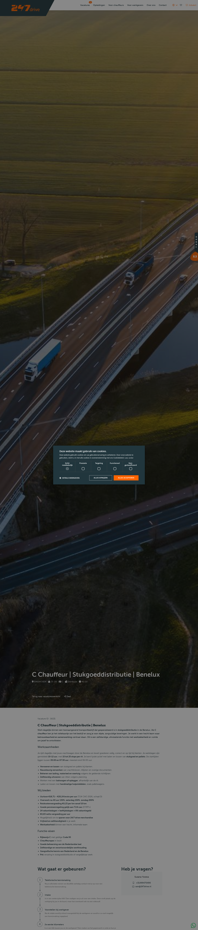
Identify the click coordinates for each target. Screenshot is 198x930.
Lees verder (129, 458)
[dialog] (99, 465)
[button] (69, 478)
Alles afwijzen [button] (101, 478)
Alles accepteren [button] (126, 478)
